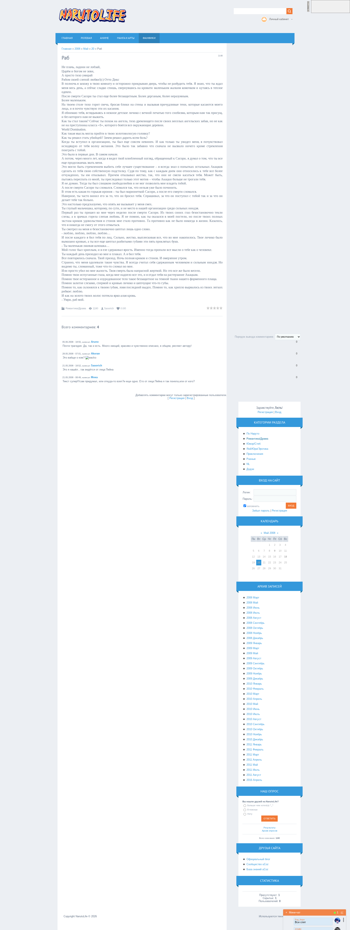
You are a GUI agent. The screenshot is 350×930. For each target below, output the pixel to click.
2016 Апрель (254, 779)
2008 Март (252, 597)
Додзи (250, 469)
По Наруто (252, 433)
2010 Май (252, 703)
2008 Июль (253, 612)
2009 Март (252, 648)
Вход (190, 398)
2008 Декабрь (254, 638)
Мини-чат (293, 912)
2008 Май (252, 602)
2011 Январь (254, 744)
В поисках (252, 809)
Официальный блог (258, 859)
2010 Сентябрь (255, 724)
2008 (77, 48)
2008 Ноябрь (254, 633)
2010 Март (252, 693)
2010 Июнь (253, 709)
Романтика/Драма (76, 308)
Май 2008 (269, 532)
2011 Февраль (255, 749)
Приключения (254, 453)
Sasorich (109, 308)
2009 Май (252, 653)
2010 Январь (254, 683)
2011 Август (253, 774)
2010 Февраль (255, 688)
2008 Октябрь (254, 627)
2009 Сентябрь (255, 663)
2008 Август (253, 617)
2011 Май (252, 764)
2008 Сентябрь (255, 622)
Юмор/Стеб (253, 443)
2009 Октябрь (254, 668)
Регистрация (177, 398)
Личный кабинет (279, 19)
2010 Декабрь (254, 739)
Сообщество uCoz (257, 864)
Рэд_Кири (300, 919)
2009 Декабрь (254, 678)
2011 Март (252, 754)
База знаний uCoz (257, 869)
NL (248, 464)
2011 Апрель (254, 759)
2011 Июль (253, 769)
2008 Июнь (253, 607)
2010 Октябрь (254, 729)
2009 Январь (254, 643)
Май (85, 48)
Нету (249, 814)
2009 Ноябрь (254, 673)
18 (285, 556)
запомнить (253, 506)
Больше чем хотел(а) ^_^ (260, 805)
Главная (66, 48)
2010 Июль (253, 714)
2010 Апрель (254, 698)
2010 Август (253, 719)
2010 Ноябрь (254, 734)
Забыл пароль (261, 510)
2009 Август (253, 658)
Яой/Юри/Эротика (257, 448)
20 (92, 48)
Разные (251, 458)
